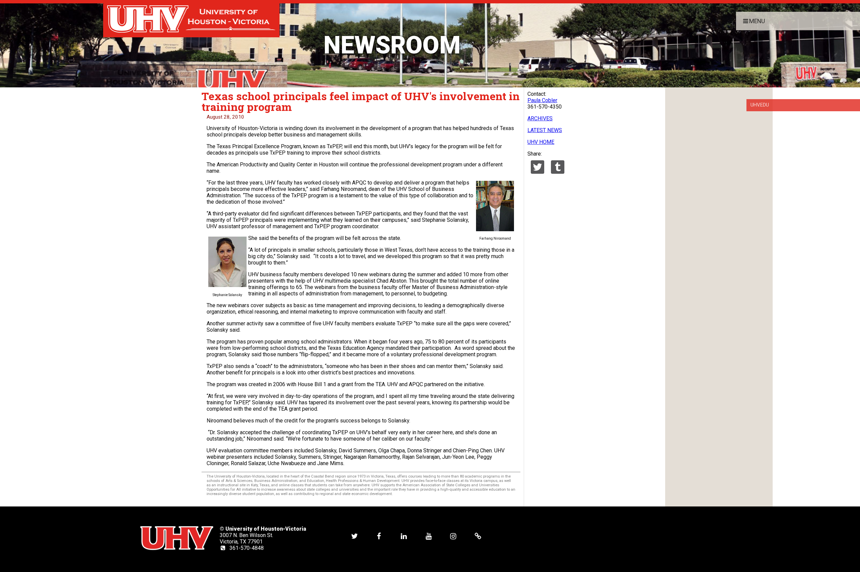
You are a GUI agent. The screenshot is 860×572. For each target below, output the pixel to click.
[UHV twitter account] (354, 536)
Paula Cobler (542, 100)
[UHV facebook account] (379, 536)
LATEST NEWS (544, 130)
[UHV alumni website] (478, 536)
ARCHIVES (540, 118)
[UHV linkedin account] (403, 536)
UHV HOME (540, 142)
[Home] (191, 18)
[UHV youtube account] (428, 536)
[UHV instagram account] (453, 536)
